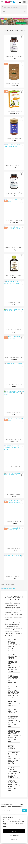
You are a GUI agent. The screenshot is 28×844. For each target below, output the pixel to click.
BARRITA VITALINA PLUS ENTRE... (14, 521)
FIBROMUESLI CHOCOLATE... (14, 494)
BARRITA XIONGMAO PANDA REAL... (14, 357)
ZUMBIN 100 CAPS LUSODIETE (14, 576)
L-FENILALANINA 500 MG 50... (14, 138)
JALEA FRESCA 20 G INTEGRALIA (14, 220)
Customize (14, 839)
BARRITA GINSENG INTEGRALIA (14, 384)
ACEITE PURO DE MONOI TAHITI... (14, 467)
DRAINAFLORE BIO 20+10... (14, 549)
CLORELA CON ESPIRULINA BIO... (14, 412)
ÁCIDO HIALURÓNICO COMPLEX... (14, 248)
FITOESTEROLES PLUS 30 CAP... (14, 439)
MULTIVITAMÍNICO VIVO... (14, 302)
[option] (14, 21)
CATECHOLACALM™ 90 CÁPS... (14, 193)
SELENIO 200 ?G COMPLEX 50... (14, 330)
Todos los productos (9, 585)
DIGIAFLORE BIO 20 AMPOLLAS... (14, 111)
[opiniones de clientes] (14, 588)
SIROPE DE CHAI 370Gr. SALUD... (14, 275)
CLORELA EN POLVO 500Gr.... (14, 83)
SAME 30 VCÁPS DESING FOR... (14, 56)
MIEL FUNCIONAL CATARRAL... (14, 166)
